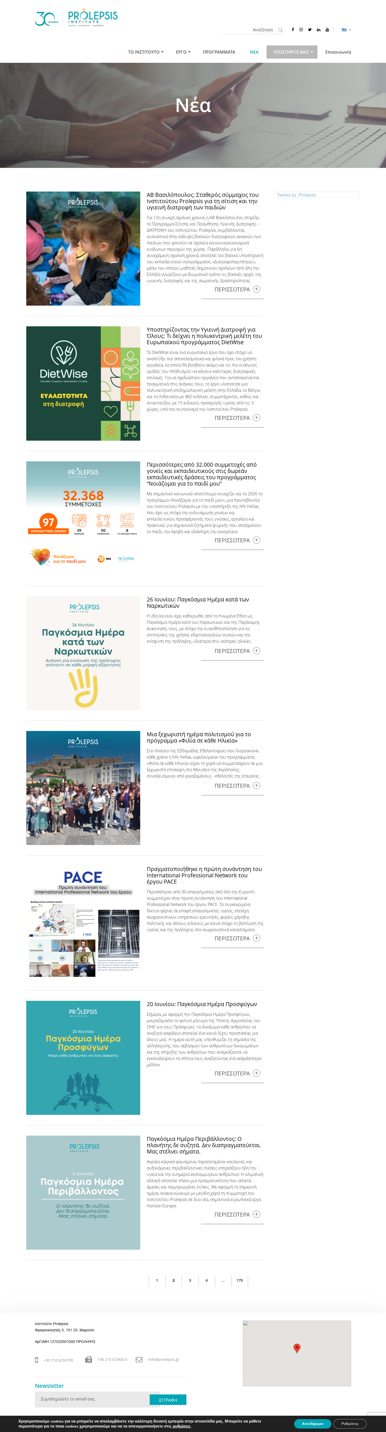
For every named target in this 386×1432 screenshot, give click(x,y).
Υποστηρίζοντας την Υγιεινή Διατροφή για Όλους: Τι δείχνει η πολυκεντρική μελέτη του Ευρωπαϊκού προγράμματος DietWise (204, 336)
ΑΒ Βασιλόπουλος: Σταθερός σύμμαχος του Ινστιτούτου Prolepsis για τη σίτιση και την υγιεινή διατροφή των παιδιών (203, 201)
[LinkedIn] (318, 29)
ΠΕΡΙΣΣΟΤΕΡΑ (232, 289)
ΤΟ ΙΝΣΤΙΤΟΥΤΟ (144, 52)
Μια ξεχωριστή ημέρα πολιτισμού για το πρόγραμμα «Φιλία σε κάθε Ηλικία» (199, 737)
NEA (254, 52)
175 (240, 1280)
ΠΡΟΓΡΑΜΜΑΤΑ (219, 52)
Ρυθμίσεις (350, 1423)
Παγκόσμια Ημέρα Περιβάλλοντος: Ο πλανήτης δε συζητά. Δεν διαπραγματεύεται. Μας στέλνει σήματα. (204, 1145)
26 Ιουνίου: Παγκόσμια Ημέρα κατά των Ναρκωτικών (198, 602)
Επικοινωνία (338, 52)
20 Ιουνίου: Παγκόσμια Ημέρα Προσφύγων (202, 1004)
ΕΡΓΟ (181, 52)
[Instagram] (301, 29)
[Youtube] (327, 29)
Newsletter (49, 1386)
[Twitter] (310, 29)
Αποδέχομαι (313, 1423)
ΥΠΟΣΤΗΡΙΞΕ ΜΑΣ (291, 52)
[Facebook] (293, 29)
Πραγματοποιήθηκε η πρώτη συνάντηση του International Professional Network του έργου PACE (204, 875)
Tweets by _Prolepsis (296, 195)
